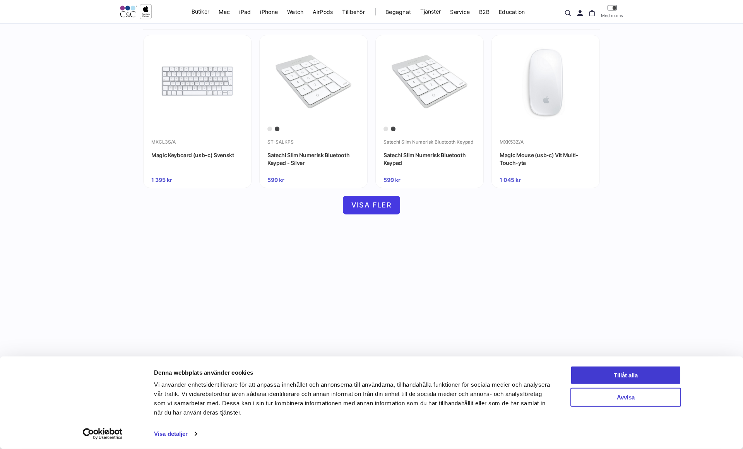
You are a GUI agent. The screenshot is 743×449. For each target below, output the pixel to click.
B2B (484, 12)
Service (460, 12)
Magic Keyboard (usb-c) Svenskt (192, 155)
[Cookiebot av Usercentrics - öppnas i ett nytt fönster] (103, 434)
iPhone (269, 12)
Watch (295, 12)
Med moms (612, 15)
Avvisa (626, 397)
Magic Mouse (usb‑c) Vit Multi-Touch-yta (539, 159)
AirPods (323, 12)
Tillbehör (353, 12)
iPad (245, 12)
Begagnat (398, 12)
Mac (224, 12)
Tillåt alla (626, 375)
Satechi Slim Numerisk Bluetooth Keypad (424, 159)
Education (512, 12)
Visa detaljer (171, 433)
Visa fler (371, 205)
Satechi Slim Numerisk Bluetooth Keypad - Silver (308, 159)
